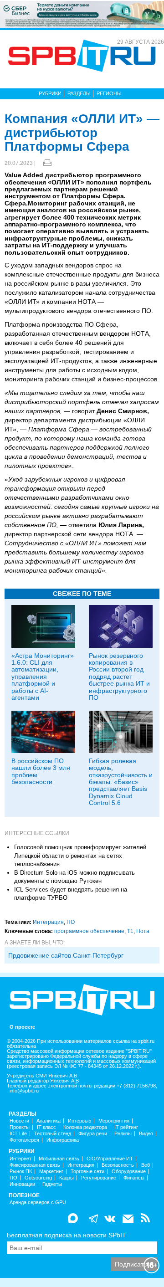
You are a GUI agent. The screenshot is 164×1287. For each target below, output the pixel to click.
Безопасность (118, 1165)
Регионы (109, 93)
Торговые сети (87, 1171)
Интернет (20, 1158)
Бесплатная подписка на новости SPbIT (66, 1235)
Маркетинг (51, 1171)
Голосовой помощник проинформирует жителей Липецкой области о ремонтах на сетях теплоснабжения (80, 855)
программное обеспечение (89, 931)
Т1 (130, 931)
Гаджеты (52, 1184)
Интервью (79, 1120)
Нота (142, 931)
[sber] (82, 14)
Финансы (133, 1177)
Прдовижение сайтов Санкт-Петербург (65, 955)
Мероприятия (113, 1120)
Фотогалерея (24, 1140)
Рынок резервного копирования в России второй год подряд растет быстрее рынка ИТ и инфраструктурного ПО (119, 676)
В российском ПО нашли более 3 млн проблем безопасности (40, 771)
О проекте (22, 1027)
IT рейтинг (126, 1127)
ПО (71, 922)
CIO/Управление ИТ (110, 1158)
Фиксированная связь (35, 1165)
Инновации (22, 1184)
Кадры (66, 1177)
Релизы (123, 1133)
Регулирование (98, 1177)
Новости (19, 1120)
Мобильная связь (59, 1158)
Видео (146, 1133)
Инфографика (62, 1140)
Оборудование (129, 1171)
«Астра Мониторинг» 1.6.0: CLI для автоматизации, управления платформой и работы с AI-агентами (42, 676)
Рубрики (50, 93)
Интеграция (48, 922)
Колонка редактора (85, 1127)
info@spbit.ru (24, 1090)
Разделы (79, 93)
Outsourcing (38, 1177)
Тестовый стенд (52, 1133)
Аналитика (48, 1120)
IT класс (46, 1127)
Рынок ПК (21, 1171)
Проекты (20, 1127)
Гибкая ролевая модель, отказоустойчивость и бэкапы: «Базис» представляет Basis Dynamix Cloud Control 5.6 (121, 781)
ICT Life (18, 1133)
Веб (145, 1165)
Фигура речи (92, 1133)
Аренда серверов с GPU (38, 1202)
